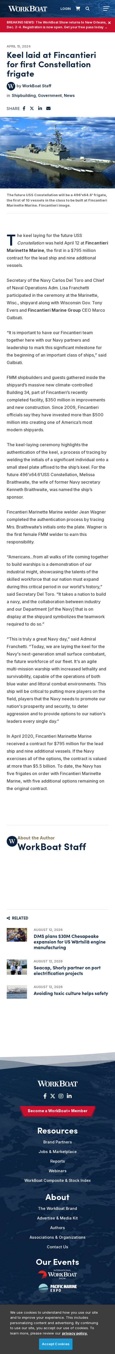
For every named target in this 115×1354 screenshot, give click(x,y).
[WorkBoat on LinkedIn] (69, 1096)
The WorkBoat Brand (57, 1208)
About (57, 1196)
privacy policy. (75, 1333)
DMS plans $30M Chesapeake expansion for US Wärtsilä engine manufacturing (70, 941)
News (69, 95)
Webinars (58, 1171)
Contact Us (57, 1247)
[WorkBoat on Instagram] (61, 1096)
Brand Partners (57, 1142)
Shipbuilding (24, 95)
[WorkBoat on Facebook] (45, 1096)
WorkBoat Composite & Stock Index (57, 1180)
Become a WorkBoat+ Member (57, 1110)
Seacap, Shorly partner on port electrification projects (67, 970)
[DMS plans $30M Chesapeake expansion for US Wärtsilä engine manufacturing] (17, 935)
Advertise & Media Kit (57, 1218)
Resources (57, 1130)
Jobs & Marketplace (58, 1151)
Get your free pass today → (86, 27)
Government (50, 95)
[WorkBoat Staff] (11, 86)
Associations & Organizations (58, 1237)
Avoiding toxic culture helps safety (71, 993)
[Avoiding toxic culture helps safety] (17, 992)
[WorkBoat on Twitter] (52, 1096)
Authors (57, 1227)
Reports (57, 1161)
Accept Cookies (56, 1344)
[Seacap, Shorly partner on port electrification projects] (17, 967)
